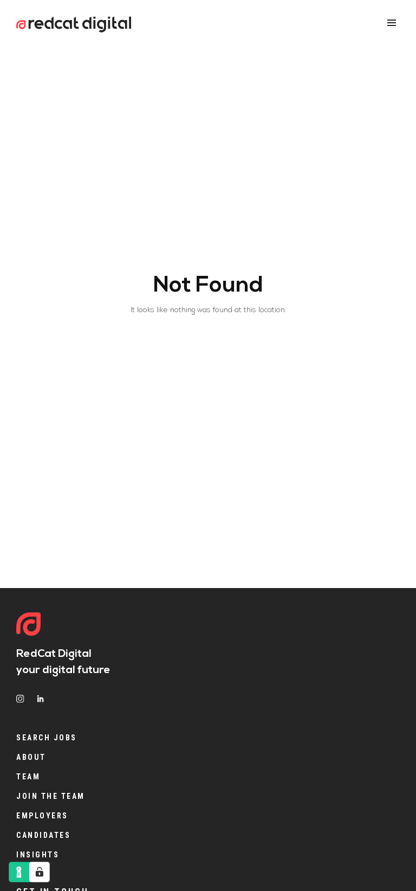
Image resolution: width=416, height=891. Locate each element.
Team (28, 776)
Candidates (43, 835)
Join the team (50, 796)
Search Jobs (46, 737)
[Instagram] (20, 699)
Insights (37, 854)
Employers (42, 815)
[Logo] (28, 625)
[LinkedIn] (40, 699)
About (31, 757)
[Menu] (392, 23)
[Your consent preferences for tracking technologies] (39, 872)
